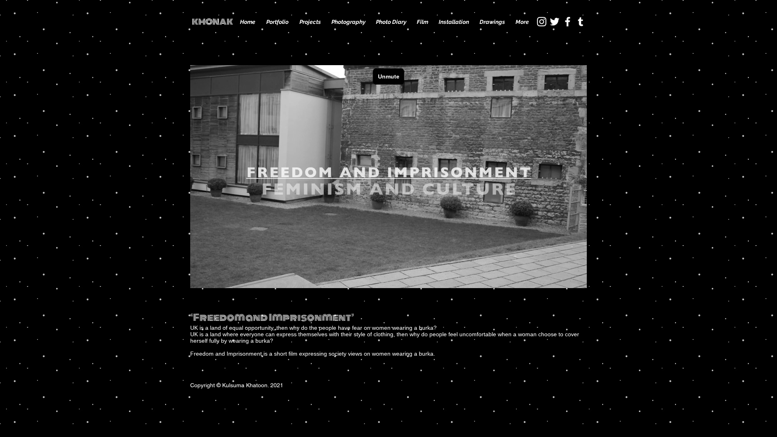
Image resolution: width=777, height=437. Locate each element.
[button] (310, 22)
